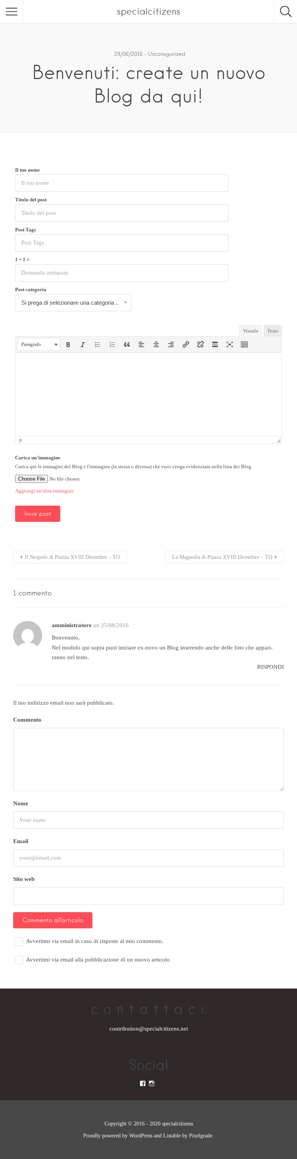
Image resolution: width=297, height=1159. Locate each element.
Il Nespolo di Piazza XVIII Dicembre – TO (72, 557)
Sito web (23, 879)
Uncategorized (166, 54)
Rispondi (270, 667)
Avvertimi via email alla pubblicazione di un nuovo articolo (98, 960)
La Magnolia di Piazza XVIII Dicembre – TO (222, 557)
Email (20, 841)
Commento (27, 720)
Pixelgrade (200, 1136)
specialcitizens (148, 11)
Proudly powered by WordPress (117, 1136)
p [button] (20, 439)
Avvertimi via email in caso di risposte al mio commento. (95, 941)
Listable (172, 1136)
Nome (20, 803)
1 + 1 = (22, 259)
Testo (272, 331)
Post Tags (25, 230)
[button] (38, 344)
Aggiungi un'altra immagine (44, 491)
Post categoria (30, 289)
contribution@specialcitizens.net (148, 1029)
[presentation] (38, 344)
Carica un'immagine (37, 458)
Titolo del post (30, 199)
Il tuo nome (27, 170)
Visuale (250, 331)
